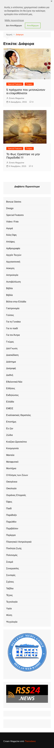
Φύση (9, 615)
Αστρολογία (12, 275)
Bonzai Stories (13, 202)
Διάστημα (11, 362)
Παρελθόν (11, 522)
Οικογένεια (11, 481)
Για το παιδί (12, 328)
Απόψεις (10, 241)
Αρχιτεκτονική (13, 261)
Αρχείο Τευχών (13, 255)
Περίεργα (11, 535)
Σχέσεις (10, 582)
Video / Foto (12, 221)
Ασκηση (10, 268)
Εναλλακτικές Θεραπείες (18, 415)
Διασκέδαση (12, 355)
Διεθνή (9, 375)
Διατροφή (11, 368)
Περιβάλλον (12, 528)
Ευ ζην (9, 428)
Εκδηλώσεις (12, 395)
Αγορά (9, 228)
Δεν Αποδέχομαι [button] (14, 25)
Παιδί (9, 508)
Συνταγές (11, 575)
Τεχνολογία (11, 602)
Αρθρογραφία (13, 248)
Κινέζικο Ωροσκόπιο (16, 442)
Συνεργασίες (12, 568)
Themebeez (30, 741)
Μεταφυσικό (12, 462)
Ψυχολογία (11, 622)
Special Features (15, 84)
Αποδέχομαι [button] (33, 25)
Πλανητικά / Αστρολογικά (18, 542)
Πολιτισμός (12, 555)
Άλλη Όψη (11, 235)
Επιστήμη (11, 422)
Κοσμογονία (12, 448)
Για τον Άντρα (13, 335)
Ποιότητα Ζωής (14, 548)
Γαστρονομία (12, 308)
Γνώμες (29, 84)
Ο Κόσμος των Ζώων (17, 475)
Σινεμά (9, 562)
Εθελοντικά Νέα (14, 382)
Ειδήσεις (10, 388)
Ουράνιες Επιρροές (16, 495)
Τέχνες (9, 595)
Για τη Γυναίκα (13, 321)
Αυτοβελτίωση (13, 282)
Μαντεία (10, 455)
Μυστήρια (11, 468)
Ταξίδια (9, 588)
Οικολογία (11, 488)
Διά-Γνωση (11, 348)
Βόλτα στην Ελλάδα (16, 301)
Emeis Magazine (16, 98)
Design (10, 208)
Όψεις (9, 502)
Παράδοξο (11, 515)
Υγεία (9, 608)
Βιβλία (9, 288)
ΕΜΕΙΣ (9, 408)
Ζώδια (9, 435)
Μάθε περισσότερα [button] (14, 20)
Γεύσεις (10, 315)
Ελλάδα (10, 401)
